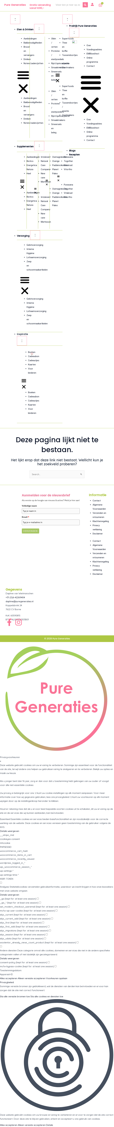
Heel (29, 173)
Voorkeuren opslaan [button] (56, 978)
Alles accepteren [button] (8, 978)
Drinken (27, 59)
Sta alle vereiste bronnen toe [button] (15, 996)
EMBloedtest (93, 53)
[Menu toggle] (15, 19)
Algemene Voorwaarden (99, 506)
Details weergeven (9, 831)
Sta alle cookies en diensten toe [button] (46, 996)
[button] (23, 82)
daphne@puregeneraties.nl (19, 601)
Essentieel (5, 819)
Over (89, 45)
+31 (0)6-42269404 (15, 597)
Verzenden (30, 531)
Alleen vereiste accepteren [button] (31, 978)
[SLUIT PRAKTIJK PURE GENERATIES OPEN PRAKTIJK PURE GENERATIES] (74, 32)
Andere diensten (8, 950)
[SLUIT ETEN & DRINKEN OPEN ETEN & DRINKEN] (39, 28)
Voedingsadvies (94, 49)
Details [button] (49, 1125)
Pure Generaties (15, 5)
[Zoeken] (85, 4)
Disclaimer (98, 533)
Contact (91, 66)
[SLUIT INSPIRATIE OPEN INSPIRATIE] (22, 341)
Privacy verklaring (97, 527)
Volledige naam (29, 505)
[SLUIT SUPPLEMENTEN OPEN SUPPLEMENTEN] (39, 146)
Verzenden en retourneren (99, 515)
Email (25, 517)
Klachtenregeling (101, 521)
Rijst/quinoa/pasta (60, 63)
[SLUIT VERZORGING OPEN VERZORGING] (35, 235)
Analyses (4, 886)
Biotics (30, 161)
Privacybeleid (7, 982)
